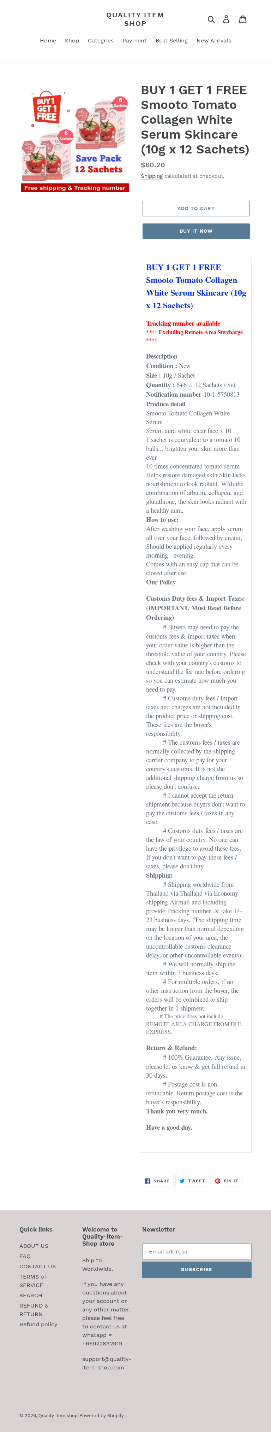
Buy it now (196, 231)
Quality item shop (135, 19)
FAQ (25, 1256)
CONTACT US (37, 1266)
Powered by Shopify (101, 1415)
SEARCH (30, 1295)
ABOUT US (33, 1245)
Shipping (152, 176)
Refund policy (38, 1324)
